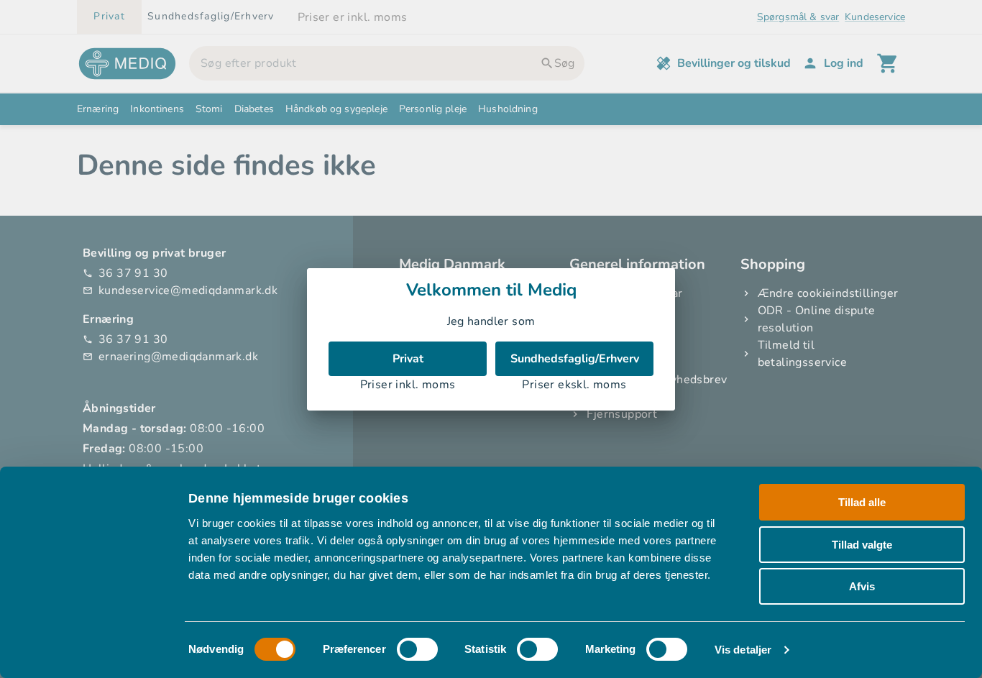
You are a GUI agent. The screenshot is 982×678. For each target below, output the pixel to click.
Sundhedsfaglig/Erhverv (574, 359)
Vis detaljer (743, 649)
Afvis (862, 586)
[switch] (417, 649)
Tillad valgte (862, 545)
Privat (408, 359)
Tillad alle (862, 502)
